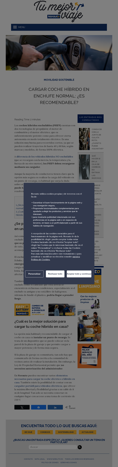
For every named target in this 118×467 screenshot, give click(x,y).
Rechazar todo (55, 274)
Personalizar (34, 274)
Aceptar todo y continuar (79, 274)
